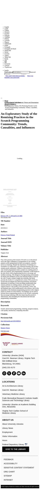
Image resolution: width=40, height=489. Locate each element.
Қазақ (6, 59)
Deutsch (6, 32)
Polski (6, 45)
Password (33, 72)
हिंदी (5, 62)
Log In (6, 70)
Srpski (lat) (7, 50)
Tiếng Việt (7, 57)
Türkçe (6, 55)
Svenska (6, 54)
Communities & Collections (12, 102)
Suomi (6, 52)
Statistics (7, 106)
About (6, 101)
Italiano (6, 39)
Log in (24, 74)
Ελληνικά (7, 64)
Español (6, 33)
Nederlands (7, 44)
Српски (6, 65)
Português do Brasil (10, 49)
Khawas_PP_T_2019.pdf (11, 216)
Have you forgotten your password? (18, 76)
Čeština (6, 30)
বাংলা (5, 60)
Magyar (6, 42)
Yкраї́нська (8, 67)
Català (6, 28)
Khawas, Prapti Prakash (8, 235)
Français (6, 35)
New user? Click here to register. (15, 76)
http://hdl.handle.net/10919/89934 (11, 321)
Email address (8, 72)
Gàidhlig (7, 37)
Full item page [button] (5, 331)
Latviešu (6, 40)
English (6, 27)
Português (7, 47)
